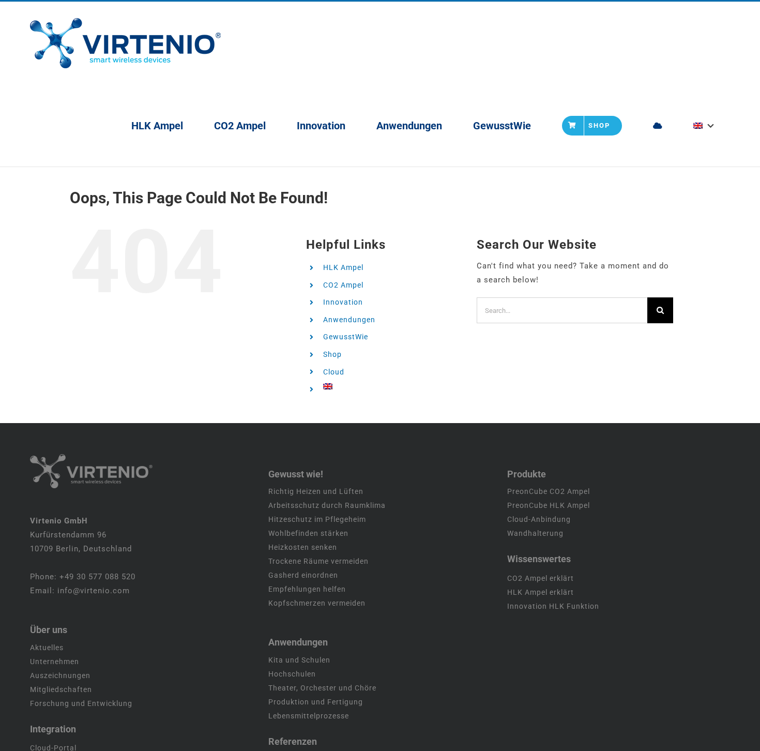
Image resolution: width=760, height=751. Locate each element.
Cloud (333, 372)
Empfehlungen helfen (307, 589)
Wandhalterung (535, 533)
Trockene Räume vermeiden (318, 561)
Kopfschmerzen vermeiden (317, 603)
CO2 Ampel (343, 285)
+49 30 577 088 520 (97, 576)
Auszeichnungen (60, 675)
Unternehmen (54, 661)
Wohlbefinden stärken (308, 533)
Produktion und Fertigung (315, 702)
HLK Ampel (343, 267)
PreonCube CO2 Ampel (548, 491)
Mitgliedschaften (61, 689)
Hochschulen (292, 674)
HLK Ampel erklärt (540, 592)
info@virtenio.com (93, 590)
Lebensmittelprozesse (308, 716)
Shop (332, 354)
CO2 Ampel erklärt (540, 578)
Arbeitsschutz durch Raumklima (327, 505)
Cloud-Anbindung (539, 519)
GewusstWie (345, 337)
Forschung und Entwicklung (81, 703)
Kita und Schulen (299, 660)
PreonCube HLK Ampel (548, 505)
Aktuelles (47, 647)
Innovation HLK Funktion (553, 606)
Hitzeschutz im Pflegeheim (317, 519)
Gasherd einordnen (303, 575)
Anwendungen (349, 320)
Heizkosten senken (302, 547)
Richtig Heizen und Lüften (315, 491)
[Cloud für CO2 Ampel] (657, 125)
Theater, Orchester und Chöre (322, 688)
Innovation (343, 302)
